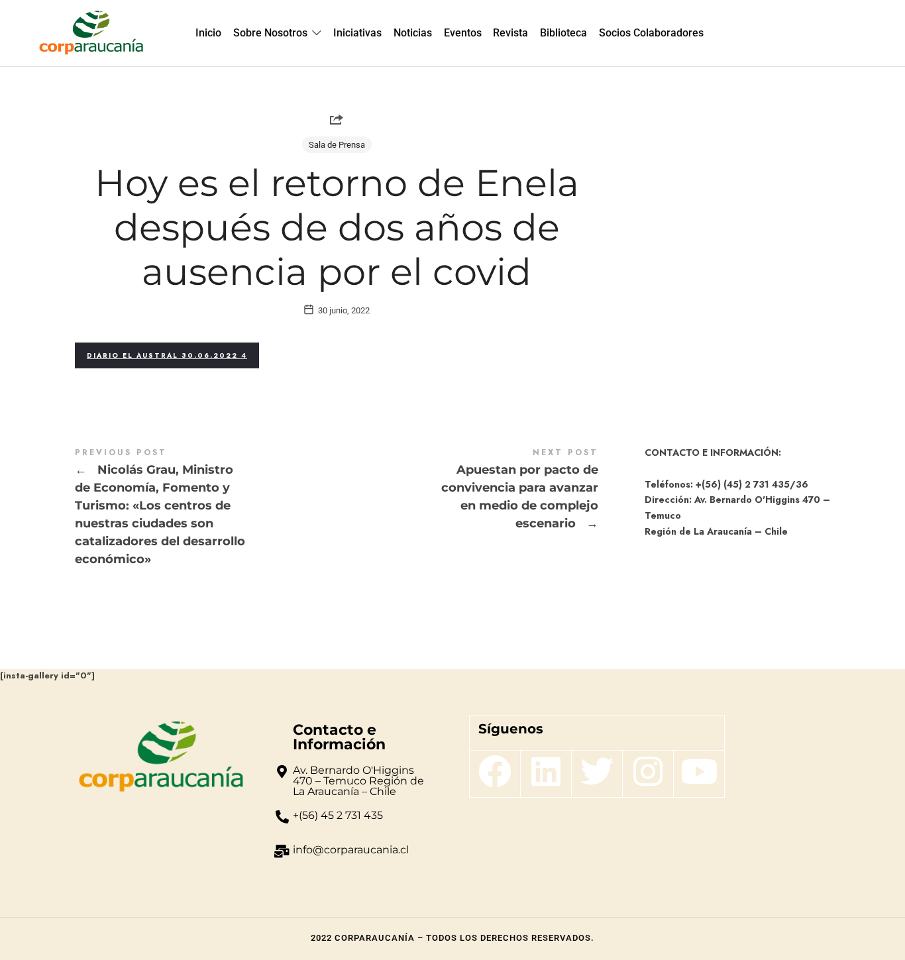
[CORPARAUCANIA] (91, 33)
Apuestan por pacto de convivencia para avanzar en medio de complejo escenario (467, 489)
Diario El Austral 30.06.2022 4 (167, 355)
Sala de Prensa (337, 145)
